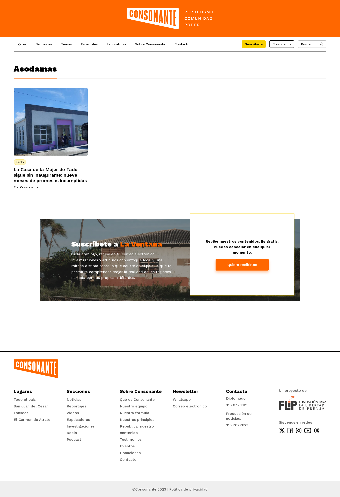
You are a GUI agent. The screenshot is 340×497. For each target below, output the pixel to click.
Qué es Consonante (137, 399)
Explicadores (78, 419)
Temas (66, 44)
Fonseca (21, 413)
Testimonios (131, 439)
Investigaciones (81, 426)
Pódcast (74, 439)
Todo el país (25, 399)
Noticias (74, 399)
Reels (72, 433)
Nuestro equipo (134, 406)
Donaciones (130, 453)
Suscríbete (254, 44)
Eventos (127, 446)
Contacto (181, 44)
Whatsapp (182, 399)
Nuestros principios (137, 419)
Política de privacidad (188, 489)
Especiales (89, 44)
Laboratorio (116, 44)
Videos (73, 413)
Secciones (44, 44)
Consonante (29, 187)
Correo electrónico (190, 406)
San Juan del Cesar (31, 406)
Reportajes (76, 406)
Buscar (306, 44)
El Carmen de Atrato (32, 419)
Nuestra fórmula (134, 413)
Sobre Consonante (150, 44)
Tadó (20, 162)
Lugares (20, 44)
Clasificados (281, 44)
